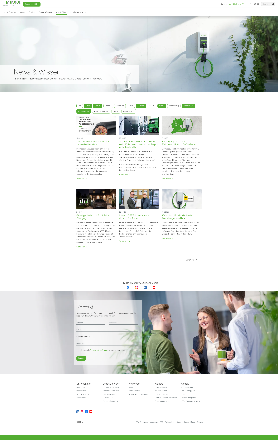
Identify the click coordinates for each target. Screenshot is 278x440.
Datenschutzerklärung (98, 350)
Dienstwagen (188, 106)
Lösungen (22, 12)
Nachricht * (80, 344)
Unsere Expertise (9, 12)
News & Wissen (61, 12)
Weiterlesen (80, 178)
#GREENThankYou (101, 111)
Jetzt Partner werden (78, 12)
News (88, 106)
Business (141, 106)
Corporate (120, 106)
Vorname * (80, 323)
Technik (108, 106)
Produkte (32, 12)
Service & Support (45, 12)
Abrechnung (174, 106)
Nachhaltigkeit (83, 111)
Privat (131, 106)
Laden (152, 106)
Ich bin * (78, 334)
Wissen (97, 106)
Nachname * (113, 323)
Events (161, 106)
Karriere (224, 4)
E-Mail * (79, 330)
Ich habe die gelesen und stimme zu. (102, 350)
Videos (115, 111)
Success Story (128, 111)
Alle (79, 106)
